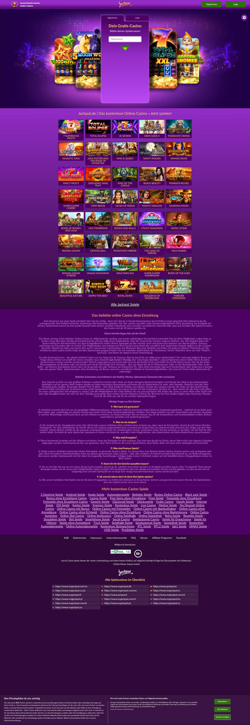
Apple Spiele (96, 494)
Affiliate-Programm (162, 538)
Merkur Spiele (168, 505)
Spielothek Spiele (175, 522)
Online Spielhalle (125, 515)
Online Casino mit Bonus (73, 508)
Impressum (96, 538)
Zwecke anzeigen (222, 717)
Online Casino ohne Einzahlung (120, 512)
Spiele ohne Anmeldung (75, 522)
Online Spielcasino (99, 515)
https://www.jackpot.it (115, 595)
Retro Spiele (172, 515)
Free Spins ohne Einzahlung (128, 498)
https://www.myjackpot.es (166, 591)
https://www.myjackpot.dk (117, 586)
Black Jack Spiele (196, 494)
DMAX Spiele (198, 526)
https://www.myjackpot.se (68, 607)
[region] (125, 709)
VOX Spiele (111, 530)
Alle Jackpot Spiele (125, 304)
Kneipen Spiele (102, 505)
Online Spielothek (150, 515)
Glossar (144, 538)
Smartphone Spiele (97, 519)
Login (235, 4)
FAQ (133, 538)
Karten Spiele (81, 505)
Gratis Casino (164, 501)
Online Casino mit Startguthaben (155, 508)
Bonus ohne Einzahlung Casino (66, 498)
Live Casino (148, 505)
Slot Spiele (75, 519)
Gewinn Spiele (100, 501)
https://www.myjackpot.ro (166, 603)
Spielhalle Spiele (122, 522)
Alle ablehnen (222, 709)
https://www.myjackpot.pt (117, 603)
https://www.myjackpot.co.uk (70, 591)
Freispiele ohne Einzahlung (184, 498)
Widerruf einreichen (125, 545)
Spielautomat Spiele (148, 522)
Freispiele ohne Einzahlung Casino (65, 501)
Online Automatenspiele (82, 526)
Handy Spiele (184, 501)
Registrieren (211, 4)
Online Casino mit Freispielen (111, 508)
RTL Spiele (144, 526)
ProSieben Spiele (133, 530)
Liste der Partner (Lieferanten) (122, 709)
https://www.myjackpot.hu (166, 599)
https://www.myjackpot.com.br (71, 603)
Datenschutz (79, 538)
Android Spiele (75, 494)
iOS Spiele (63, 505)
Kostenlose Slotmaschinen (118, 526)
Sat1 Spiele (179, 526)
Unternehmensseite (116, 538)
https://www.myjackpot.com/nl (169, 595)
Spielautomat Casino (146, 519)
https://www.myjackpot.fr (68, 595)
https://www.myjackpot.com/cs (71, 586)
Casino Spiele (98, 498)
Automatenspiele (118, 494)
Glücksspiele (145, 501)
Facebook (181, 538)
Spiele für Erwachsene (176, 519)
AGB (66, 538)
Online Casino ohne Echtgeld (78, 512)
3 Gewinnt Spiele (52, 494)
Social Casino (121, 519)
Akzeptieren (222, 701)
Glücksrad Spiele (123, 501)
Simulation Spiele (55, 519)
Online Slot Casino (72, 515)
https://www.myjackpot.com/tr (120, 599)
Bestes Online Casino (168, 494)
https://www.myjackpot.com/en (120, 591)
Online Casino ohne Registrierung (165, 512)
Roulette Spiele (193, 515)
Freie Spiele (156, 498)
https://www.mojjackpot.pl (68, 599)
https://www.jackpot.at (165, 586)
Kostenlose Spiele (126, 505)
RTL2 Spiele (161, 526)
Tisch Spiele (101, 522)
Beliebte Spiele (142, 494)
